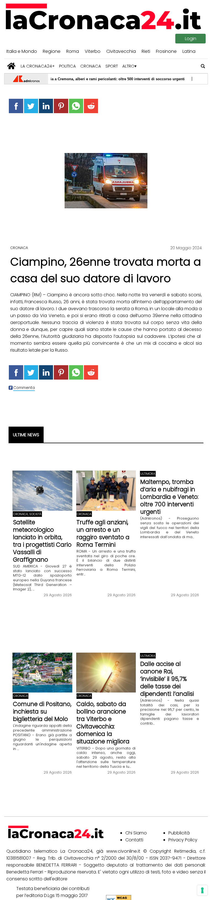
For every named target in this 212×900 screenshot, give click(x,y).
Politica (67, 66)
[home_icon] (11, 66)
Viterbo (92, 51)
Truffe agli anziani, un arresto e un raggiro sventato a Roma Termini (102, 533)
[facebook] (16, 106)
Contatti (134, 840)
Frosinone (166, 51)
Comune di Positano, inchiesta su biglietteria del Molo (42, 711)
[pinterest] (61, 106)
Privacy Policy (182, 840)
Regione (51, 51)
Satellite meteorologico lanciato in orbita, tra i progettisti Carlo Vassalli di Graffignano (42, 541)
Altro (128, 66)
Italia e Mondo (21, 51)
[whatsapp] (76, 106)
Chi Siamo (136, 833)
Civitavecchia (121, 51)
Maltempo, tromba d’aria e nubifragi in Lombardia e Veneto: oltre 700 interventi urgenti (169, 497)
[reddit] (91, 106)
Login (190, 38)
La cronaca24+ (38, 66)
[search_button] (203, 66)
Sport (111, 66)
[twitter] (31, 106)
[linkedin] (46, 106)
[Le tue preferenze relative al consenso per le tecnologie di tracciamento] (202, 890)
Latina (188, 51)
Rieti (146, 51)
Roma (72, 51)
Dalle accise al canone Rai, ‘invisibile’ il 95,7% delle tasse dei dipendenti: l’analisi (167, 679)
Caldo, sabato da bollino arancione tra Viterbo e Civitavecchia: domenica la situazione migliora (102, 722)
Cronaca (90, 66)
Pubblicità (179, 833)
